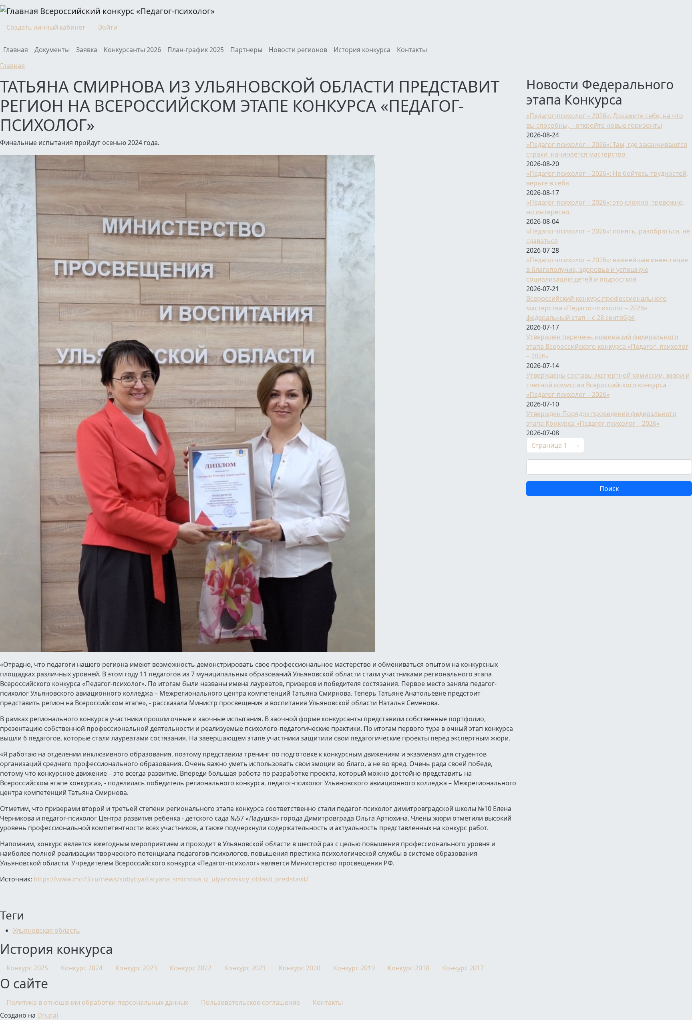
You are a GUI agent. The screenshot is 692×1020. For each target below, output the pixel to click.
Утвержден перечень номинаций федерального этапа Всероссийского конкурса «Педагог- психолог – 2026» (607, 346)
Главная (15, 49)
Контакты (412, 49)
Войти (107, 27)
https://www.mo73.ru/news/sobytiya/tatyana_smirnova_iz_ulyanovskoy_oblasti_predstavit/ (171, 879)
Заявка (86, 49)
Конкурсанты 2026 (132, 49)
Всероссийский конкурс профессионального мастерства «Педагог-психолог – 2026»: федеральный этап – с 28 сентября (596, 308)
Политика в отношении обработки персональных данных (97, 1002)
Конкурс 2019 (354, 968)
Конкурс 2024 (82, 968)
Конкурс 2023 (136, 968)
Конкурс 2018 (408, 968)
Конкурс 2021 (245, 968)
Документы (52, 49)
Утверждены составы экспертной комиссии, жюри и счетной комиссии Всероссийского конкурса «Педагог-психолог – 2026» (608, 385)
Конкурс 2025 (27, 968)
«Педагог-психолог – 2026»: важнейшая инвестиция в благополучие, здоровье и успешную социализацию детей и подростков (607, 270)
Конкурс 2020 (299, 968)
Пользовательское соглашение (250, 1002)
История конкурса (362, 49)
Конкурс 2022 (190, 968)
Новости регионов (298, 49)
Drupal (47, 1015)
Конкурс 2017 (463, 968)
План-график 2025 (195, 49)
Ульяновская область (46, 930)
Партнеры (246, 49)
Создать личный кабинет (45, 27)
